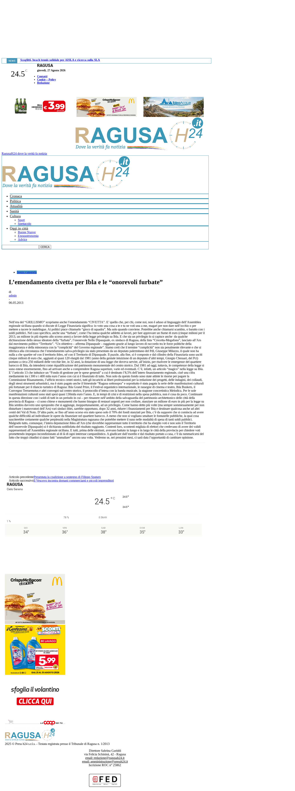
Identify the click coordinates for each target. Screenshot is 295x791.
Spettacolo (24, 223)
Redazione (43, 82)
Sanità (14, 211)
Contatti (42, 76)
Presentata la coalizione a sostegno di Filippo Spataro (67, 477)
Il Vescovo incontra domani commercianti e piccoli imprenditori (74, 480)
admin (13, 295)
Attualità (16, 206)
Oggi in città (19, 228)
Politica (15, 201)
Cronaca (16, 196)
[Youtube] (5, 91)
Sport (21, 220)
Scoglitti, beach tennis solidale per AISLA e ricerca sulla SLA (60, 59)
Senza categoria (27, 272)
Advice (22, 239)
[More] (103, 309)
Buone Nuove (27, 232)
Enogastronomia (28, 236)
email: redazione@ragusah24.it (104, 758)
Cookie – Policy (46, 79)
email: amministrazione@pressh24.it (105, 761)
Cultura (15, 216)
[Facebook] (3, 91)
